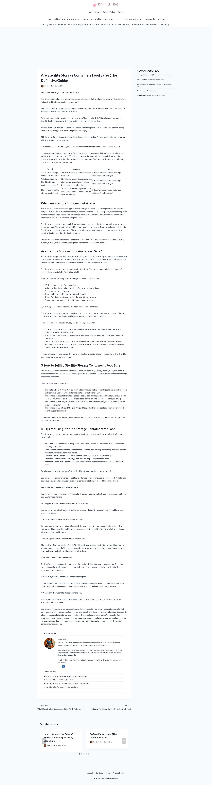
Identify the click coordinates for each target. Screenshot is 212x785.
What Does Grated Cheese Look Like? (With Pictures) (59, 707)
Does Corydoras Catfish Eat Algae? (147, 91)
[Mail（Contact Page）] (63, 666)
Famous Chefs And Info (155, 19)
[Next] (124, 741)
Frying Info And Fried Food (54, 24)
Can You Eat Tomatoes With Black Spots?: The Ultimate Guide (67, 683)
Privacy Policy (109, 12)
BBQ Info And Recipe (71, 19)
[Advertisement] (106, 43)
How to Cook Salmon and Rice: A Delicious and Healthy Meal (66, 676)
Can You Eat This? (111, 19)
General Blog (163, 24)
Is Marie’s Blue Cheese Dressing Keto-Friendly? (151, 95)
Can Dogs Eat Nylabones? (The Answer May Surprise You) (154, 75)
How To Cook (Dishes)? (78, 24)
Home (89, 12)
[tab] (79, 754)
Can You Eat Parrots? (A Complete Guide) (59, 680)
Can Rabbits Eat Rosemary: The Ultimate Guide (61, 687)
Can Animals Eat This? (92, 19)
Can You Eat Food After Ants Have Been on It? (150, 79)
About (97, 12)
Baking (57, 19)
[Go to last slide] (44, 741)
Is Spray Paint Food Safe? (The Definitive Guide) (111, 707)
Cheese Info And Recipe (132, 19)
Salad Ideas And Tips (121, 24)
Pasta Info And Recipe (100, 24)
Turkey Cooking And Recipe (144, 24)
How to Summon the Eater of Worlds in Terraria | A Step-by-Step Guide (59, 737)
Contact (121, 12)
